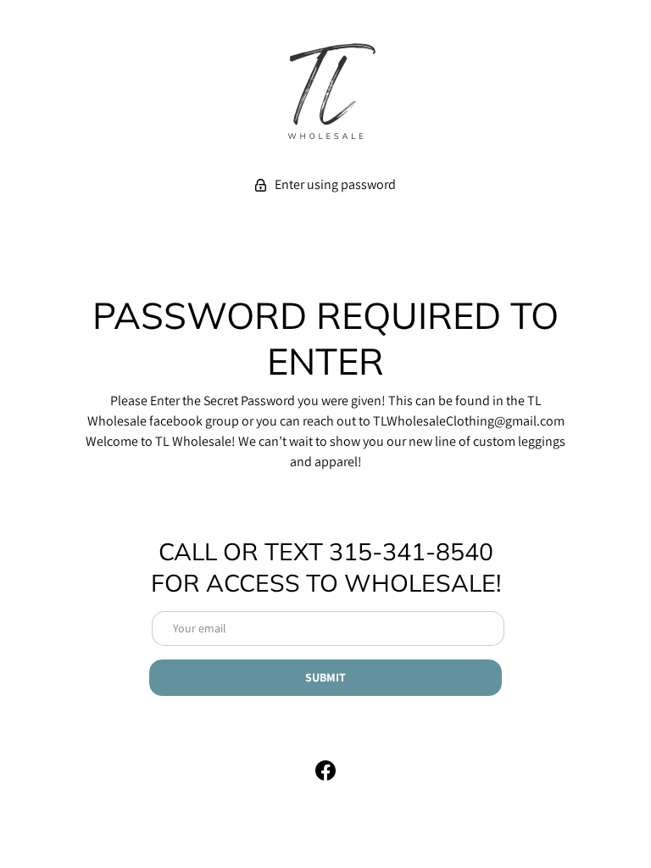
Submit (325, 677)
